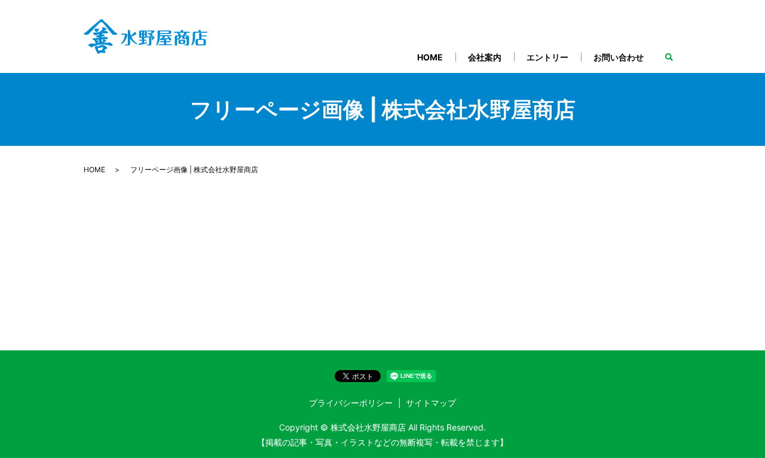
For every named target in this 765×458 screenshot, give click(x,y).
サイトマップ (431, 403)
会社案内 (484, 57)
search (668, 57)
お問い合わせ (618, 57)
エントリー (547, 57)
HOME (430, 57)
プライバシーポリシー (351, 403)
